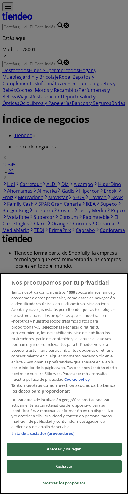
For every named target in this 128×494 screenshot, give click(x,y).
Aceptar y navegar (64, 449)
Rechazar (64, 466)
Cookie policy (77, 379)
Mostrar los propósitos (64, 483)
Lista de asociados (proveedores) (42, 433)
